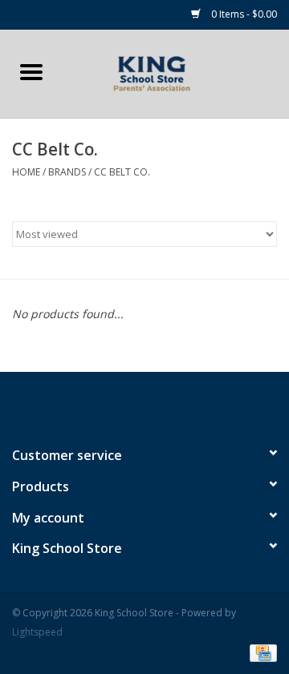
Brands (67, 172)
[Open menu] (31, 71)
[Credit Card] (260, 652)
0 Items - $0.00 (243, 14)
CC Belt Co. (122, 172)
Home (26, 172)
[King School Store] (176, 72)
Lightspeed (37, 632)
